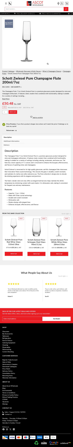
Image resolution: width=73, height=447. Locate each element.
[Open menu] (6, 3)
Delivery (6, 145)
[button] (48, 64)
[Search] (66, 9)
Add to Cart (13, 112)
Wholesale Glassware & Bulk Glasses (28, 71)
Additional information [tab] (11, 141)
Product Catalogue (8, 71)
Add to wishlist (38, 117)
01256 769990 (10, 3)
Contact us (8, 414)
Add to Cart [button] (14, 253)
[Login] (62, 3)
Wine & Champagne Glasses (52, 71)
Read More (6, 99)
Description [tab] (8, 137)
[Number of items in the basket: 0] (66, 3)
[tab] (36, 145)
